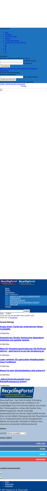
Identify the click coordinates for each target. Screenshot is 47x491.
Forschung (15, 298)
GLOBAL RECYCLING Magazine (15, 42)
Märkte (7, 290)
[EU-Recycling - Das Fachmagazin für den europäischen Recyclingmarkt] (1, 473)
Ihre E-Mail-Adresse (30, 77)
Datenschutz (4, 70)
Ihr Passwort (27, 63)
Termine (8, 307)
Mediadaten (8, 34)
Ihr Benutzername (29, 61)
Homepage (13, 318)
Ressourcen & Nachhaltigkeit (24, 302)
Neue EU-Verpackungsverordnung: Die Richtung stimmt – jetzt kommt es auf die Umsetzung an (23, 349)
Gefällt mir (40, 443)
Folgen (42, 449)
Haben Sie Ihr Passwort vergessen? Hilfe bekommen (18, 68)
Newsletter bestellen (11, 36)
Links (6, 32)
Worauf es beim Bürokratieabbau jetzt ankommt (22, 370)
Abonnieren (40, 459)
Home (7, 288)
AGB (7, 482)
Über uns (8, 38)
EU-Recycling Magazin (12, 40)
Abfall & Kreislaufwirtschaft (25, 296)
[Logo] (9, 285)
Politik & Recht (17, 300)
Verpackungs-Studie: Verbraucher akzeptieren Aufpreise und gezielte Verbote (22, 338)
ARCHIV (3, 433)
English (14, 304)
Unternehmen (10, 292)
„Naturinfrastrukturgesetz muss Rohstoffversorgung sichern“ (15, 380)
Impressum (9, 486)
